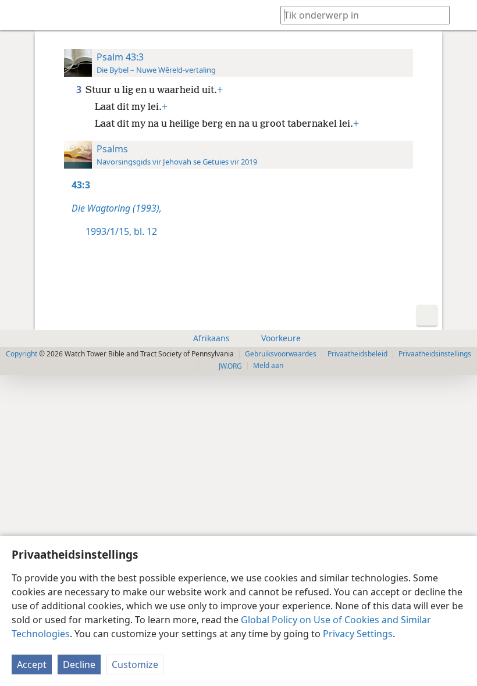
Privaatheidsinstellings (434, 353)
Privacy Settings (358, 633)
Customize (135, 664)
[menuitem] (17, 15)
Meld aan (268, 365)
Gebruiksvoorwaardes (280, 353)
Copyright (21, 354)
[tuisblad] (17, 15)
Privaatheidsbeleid (357, 353)
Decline (79, 664)
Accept (32, 664)
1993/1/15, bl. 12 (121, 231)
